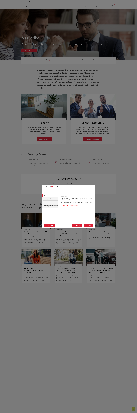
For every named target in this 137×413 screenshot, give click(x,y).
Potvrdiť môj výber (49, 225)
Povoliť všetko (88, 225)
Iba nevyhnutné (77, 225)
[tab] (50, 195)
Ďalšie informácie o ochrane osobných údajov (69, 205)
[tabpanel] (77, 201)
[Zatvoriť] (92, 186)
